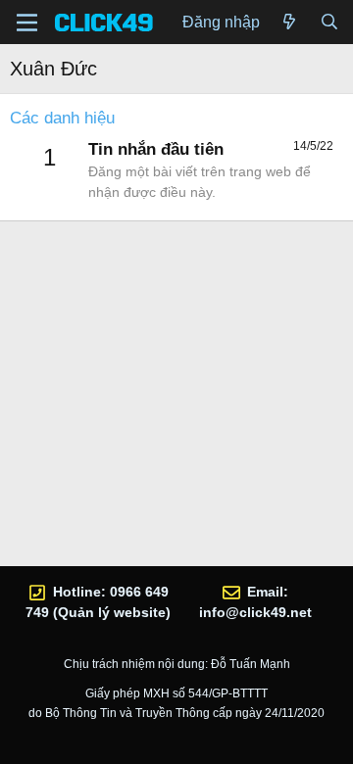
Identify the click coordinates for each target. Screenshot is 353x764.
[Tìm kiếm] (329, 22)
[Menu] (27, 22)
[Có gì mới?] (290, 22)
